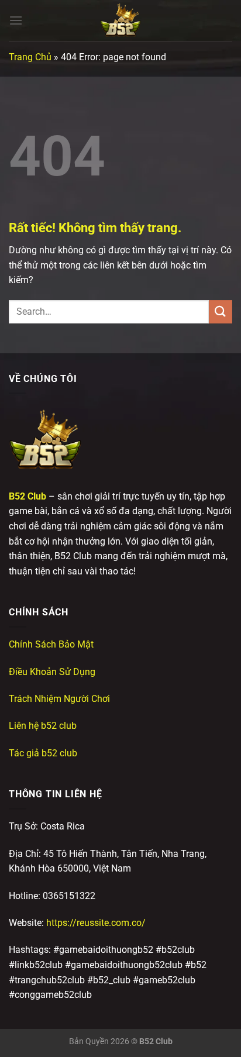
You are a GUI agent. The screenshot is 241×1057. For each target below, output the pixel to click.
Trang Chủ (30, 57)
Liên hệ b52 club (43, 725)
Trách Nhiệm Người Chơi (59, 698)
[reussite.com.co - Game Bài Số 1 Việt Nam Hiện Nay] (120, 20)
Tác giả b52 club (43, 753)
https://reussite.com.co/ (96, 922)
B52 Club (27, 496)
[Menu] (16, 20)
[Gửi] (220, 311)
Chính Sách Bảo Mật (51, 644)
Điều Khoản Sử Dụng (52, 671)
